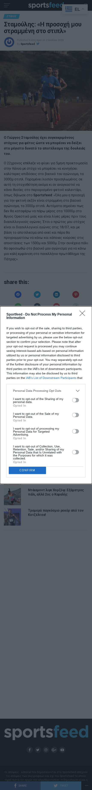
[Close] (84, 315)
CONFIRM (27, 470)
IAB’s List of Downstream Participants (51, 378)
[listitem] (46, 391)
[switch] (75, 400)
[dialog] (46, 395)
